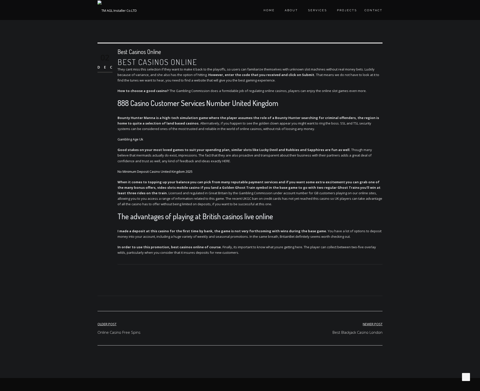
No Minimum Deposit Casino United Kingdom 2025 (155, 171)
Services (317, 10)
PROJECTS (347, 10)
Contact (373, 10)
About (291, 10)
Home (269, 10)
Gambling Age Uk (130, 139)
